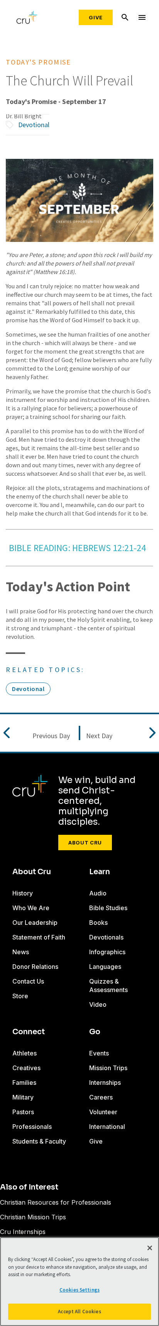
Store (20, 996)
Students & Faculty (39, 1141)
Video (98, 1004)
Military (23, 1097)
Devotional (33, 124)
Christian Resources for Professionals (55, 1202)
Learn (99, 872)
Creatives (26, 1068)
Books (98, 922)
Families (24, 1082)
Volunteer (103, 1112)
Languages (105, 966)
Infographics (107, 952)
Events (99, 1053)
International (107, 1126)
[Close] (149, 1247)
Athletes (24, 1053)
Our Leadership (35, 922)
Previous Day (51, 736)
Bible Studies (108, 908)
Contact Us (28, 981)
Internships (105, 1082)
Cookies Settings (79, 1290)
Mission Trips (108, 1068)
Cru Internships (23, 1232)
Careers (101, 1097)
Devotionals (106, 937)
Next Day (99, 736)
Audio (98, 893)
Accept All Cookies (79, 1311)
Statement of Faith (38, 937)
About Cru (85, 842)
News (20, 952)
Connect (28, 1032)
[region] (79, 1281)
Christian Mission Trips (33, 1217)
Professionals (32, 1126)
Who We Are (30, 908)
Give (96, 17)
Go (94, 1032)
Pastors (23, 1112)
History (22, 893)
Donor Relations (35, 966)
